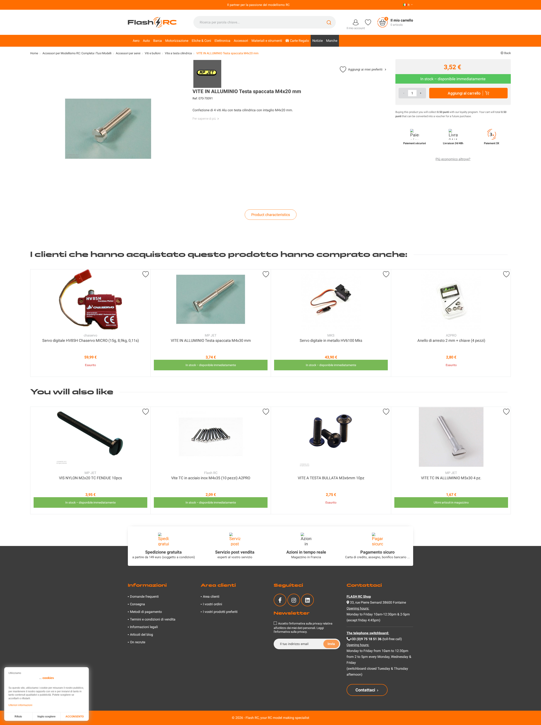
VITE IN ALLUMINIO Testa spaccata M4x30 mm (211, 340)
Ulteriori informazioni (20, 705)
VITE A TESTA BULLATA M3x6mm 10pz (331, 478)
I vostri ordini (212, 604)
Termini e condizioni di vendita (152, 619)
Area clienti (211, 597)
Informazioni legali (144, 627)
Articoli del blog (141, 635)
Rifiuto (18, 716)
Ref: (195, 98)
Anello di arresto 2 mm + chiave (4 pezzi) (451, 340)
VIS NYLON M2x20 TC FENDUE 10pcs (90, 478)
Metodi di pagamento (146, 612)
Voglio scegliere (46, 716)
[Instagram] (293, 600)
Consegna (137, 604)
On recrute (137, 642)
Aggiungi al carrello (464, 93)
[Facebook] (280, 600)
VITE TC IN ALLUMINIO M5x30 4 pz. (451, 478)
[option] (90, 323)
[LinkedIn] (307, 600)
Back (507, 53)
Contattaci (365, 689)
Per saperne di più (204, 118)
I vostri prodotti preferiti (220, 612)
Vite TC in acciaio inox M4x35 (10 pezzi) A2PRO (210, 478)
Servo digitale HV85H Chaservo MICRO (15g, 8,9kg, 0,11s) (90, 340)
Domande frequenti (144, 597)
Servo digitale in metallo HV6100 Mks (331, 340)
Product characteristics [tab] (270, 214)
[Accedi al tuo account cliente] (356, 21)
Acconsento (75, 716)
